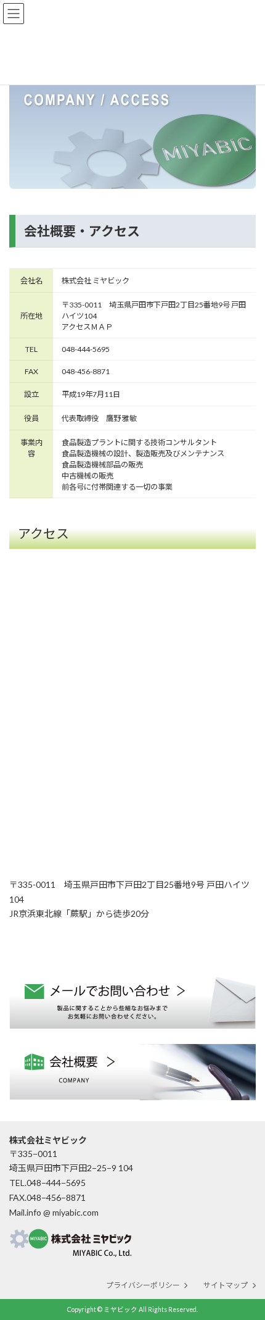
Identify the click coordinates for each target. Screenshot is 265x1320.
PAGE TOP (246, 1266)
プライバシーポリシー (143, 1285)
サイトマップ (225, 1285)
